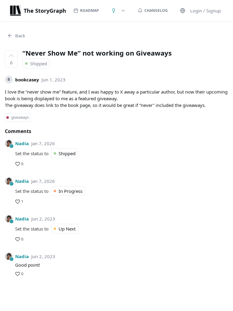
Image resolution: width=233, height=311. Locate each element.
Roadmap (89, 10)
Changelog (156, 10)
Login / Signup (205, 11)
